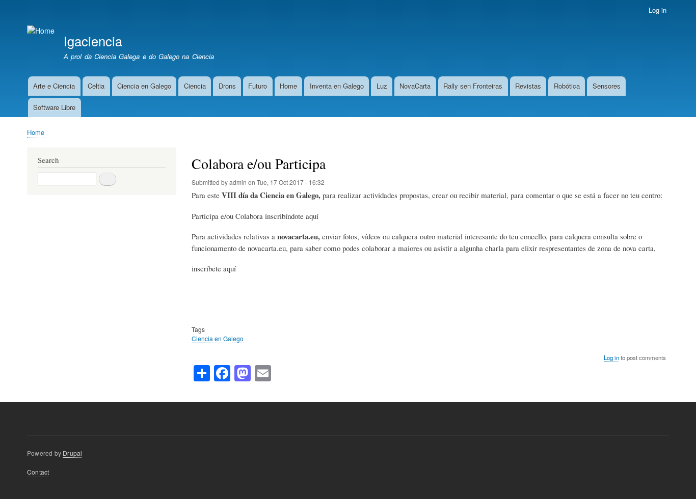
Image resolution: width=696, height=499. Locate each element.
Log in (657, 10)
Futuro (257, 86)
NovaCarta (415, 86)
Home (288, 86)
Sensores (607, 86)
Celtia (96, 86)
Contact (38, 471)
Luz (382, 86)
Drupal (72, 453)
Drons (227, 86)
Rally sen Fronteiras (472, 86)
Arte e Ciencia (54, 86)
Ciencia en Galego (144, 86)
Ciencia (195, 86)
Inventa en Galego (337, 86)
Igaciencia (93, 41)
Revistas (528, 86)
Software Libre (54, 107)
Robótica (567, 86)
